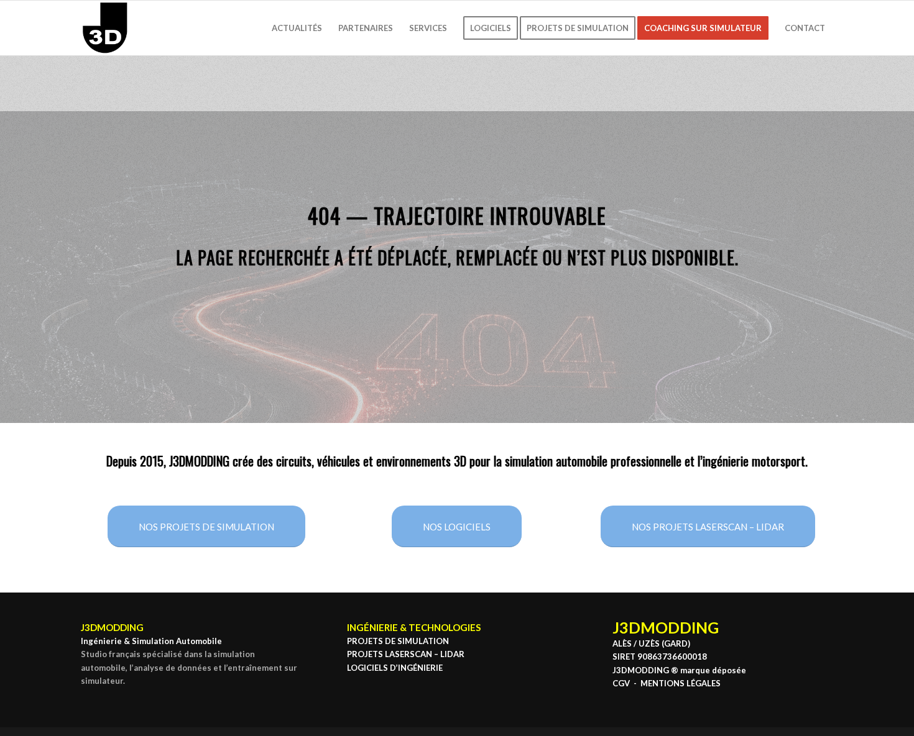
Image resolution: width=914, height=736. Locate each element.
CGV (621, 683)
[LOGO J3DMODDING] (105, 28)
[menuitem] (297, 28)
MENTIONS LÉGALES (680, 683)
